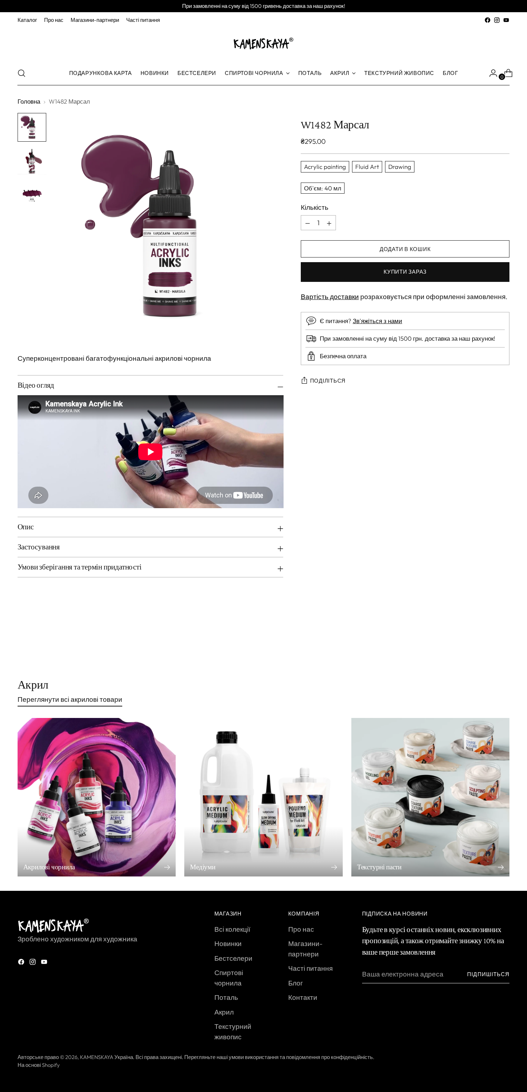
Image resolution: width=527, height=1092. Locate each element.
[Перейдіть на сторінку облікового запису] (490, 73)
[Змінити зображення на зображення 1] (32, 127)
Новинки (228, 943)
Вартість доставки (330, 297)
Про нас (301, 929)
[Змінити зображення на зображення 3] (32, 193)
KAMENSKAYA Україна (106, 1057)
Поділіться (328, 381)
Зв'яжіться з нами (377, 321)
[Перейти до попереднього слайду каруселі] (487, 640)
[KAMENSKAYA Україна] (263, 43)
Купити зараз (405, 272)
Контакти (302, 997)
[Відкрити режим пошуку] (21, 73)
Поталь (226, 997)
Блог (295, 983)
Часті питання (310, 968)
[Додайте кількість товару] (307, 223)
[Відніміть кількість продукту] (329, 223)
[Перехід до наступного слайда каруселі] (504, 640)
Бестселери (233, 958)
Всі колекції (232, 929)
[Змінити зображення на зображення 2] (32, 160)
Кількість (314, 207)
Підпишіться (488, 974)
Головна (29, 101)
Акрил (224, 1012)
